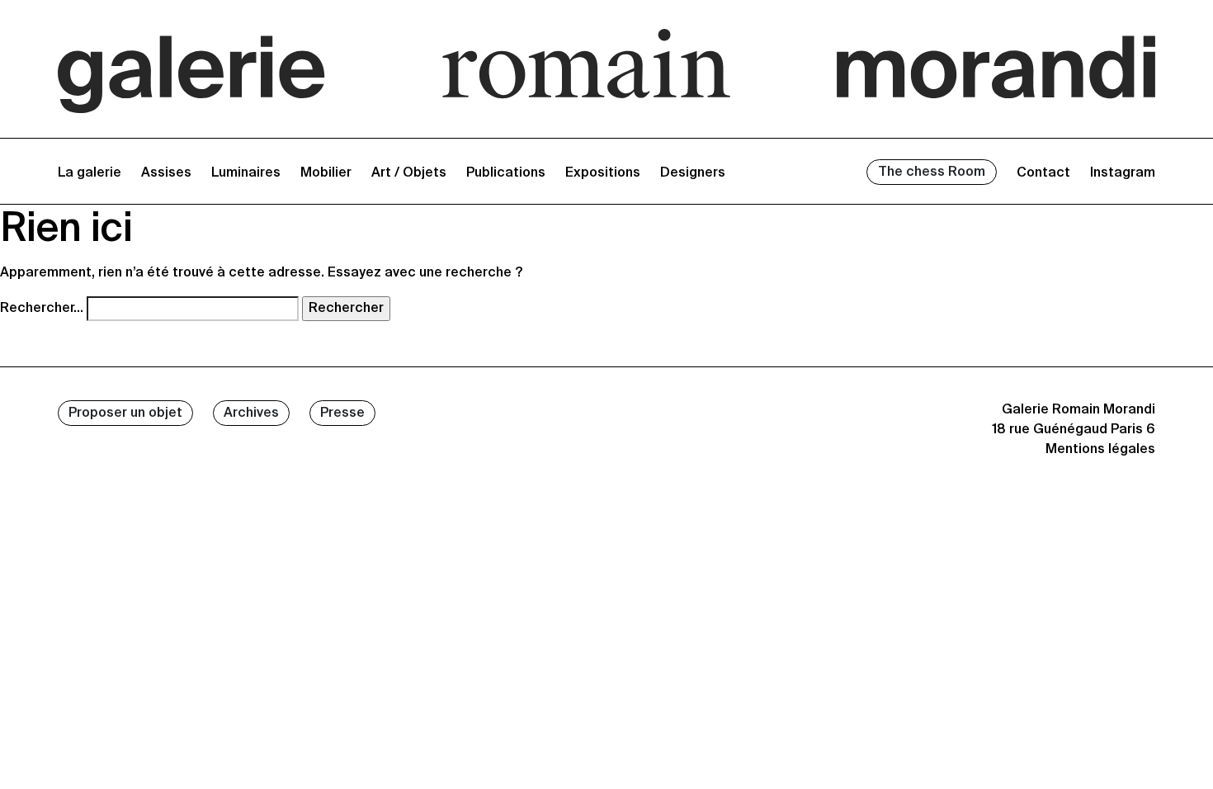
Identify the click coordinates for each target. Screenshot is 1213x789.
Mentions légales (1100, 449)
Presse (342, 413)
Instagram (1122, 173)
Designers (692, 173)
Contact (1043, 173)
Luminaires (246, 173)
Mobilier (326, 173)
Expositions (602, 173)
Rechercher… (41, 308)
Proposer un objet (125, 413)
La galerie (89, 173)
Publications (505, 173)
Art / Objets (408, 173)
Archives (251, 413)
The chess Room (931, 172)
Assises (166, 173)
